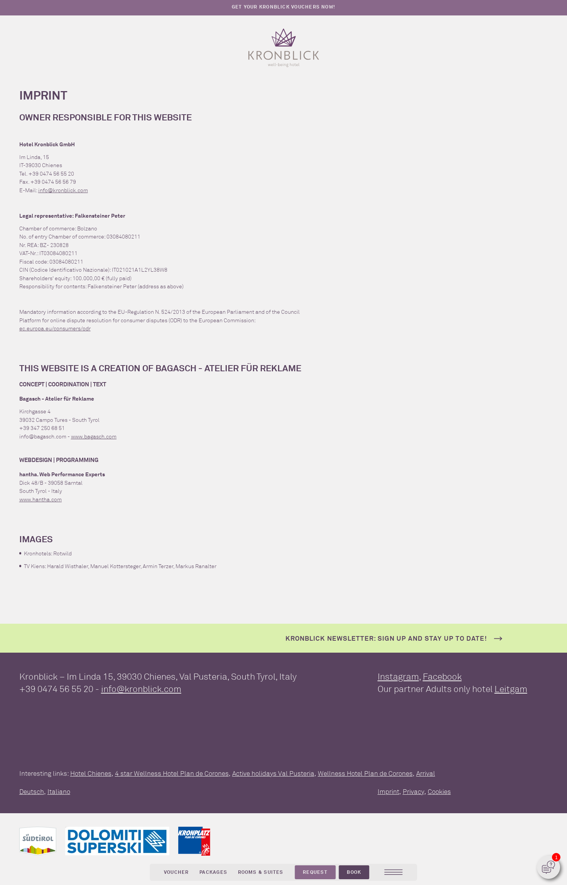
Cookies (439, 791)
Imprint (388, 791)
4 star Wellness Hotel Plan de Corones (172, 773)
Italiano (58, 791)
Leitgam (510, 689)
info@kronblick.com (63, 190)
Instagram (398, 676)
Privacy (413, 791)
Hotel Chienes (90, 773)
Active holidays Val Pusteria (273, 773)
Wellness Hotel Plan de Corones (365, 773)
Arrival (425, 773)
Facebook (442, 676)
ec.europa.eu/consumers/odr (55, 328)
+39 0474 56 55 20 (56, 689)
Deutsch (31, 791)
